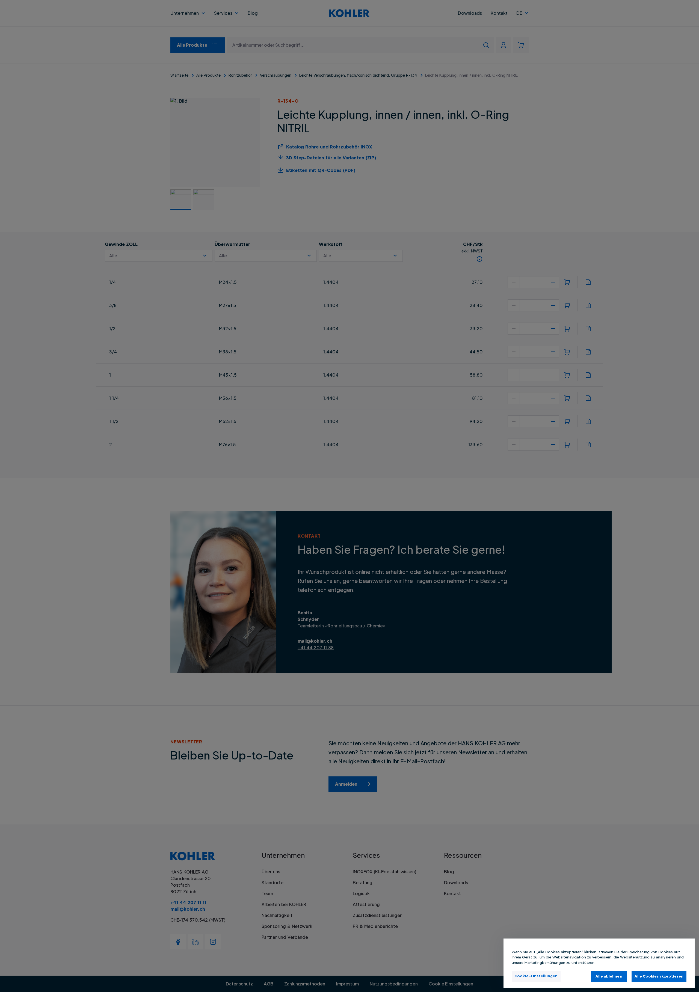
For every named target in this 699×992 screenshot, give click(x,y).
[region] (599, 963)
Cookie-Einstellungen (536, 976)
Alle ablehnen (609, 976)
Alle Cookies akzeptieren (659, 976)
